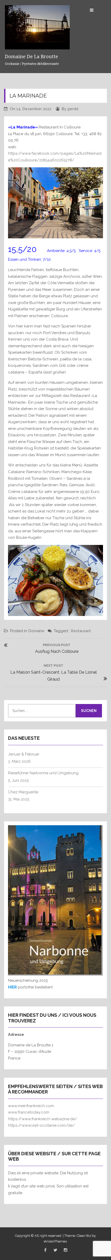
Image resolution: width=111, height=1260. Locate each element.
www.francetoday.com (28, 1112)
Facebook (45, 1250)
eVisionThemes (55, 1241)
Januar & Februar (23, 754)
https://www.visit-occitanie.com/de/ (41, 1125)
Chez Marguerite (23, 792)
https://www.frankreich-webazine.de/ (42, 1119)
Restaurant (81, 631)
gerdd (72, 109)
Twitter (55, 1250)
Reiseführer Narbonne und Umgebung (43, 773)
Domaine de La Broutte (31, 56)
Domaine (36, 631)
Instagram (65, 1250)
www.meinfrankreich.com (31, 1105)
